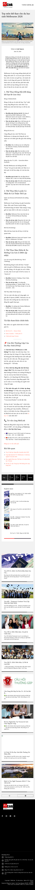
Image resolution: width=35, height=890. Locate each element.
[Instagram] (6, 816)
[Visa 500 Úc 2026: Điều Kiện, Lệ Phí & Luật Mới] (17, 652)
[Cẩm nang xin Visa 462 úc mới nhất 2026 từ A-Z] (6, 510)
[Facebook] (17, 545)
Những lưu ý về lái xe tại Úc (11, 866)
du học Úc (23, 477)
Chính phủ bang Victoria (12, 336)
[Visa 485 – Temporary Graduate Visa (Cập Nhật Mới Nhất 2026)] (6, 517)
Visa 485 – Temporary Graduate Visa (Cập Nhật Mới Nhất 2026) (16, 602)
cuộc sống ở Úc (17, 477)
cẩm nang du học (11, 477)
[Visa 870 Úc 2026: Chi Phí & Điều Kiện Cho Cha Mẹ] (6, 502)
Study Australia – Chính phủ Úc (14, 333)
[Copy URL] (17, 549)
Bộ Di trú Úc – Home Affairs (13, 331)
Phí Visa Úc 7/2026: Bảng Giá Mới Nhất (19, 533)
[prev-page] (10, 795)
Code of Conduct (29, 884)
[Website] (14, 816)
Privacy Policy (31, 881)
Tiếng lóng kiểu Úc (9, 857)
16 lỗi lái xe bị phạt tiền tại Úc (12, 863)
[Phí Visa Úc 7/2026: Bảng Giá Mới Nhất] (6, 533)
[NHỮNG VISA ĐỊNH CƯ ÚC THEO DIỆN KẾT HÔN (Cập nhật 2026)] (6, 494)
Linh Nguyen (20, 49)
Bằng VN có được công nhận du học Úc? (14, 870)
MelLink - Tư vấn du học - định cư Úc (20, 880)
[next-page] (25, 795)
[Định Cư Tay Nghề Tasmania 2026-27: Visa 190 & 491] (17, 771)
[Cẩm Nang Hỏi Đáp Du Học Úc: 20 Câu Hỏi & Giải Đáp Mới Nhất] (17, 681)
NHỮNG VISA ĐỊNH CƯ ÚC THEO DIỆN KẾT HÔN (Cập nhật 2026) (20, 494)
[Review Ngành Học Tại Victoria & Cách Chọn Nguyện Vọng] (17, 712)
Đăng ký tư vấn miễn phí (11, 443)
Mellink (30, 477)
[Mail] (10, 816)
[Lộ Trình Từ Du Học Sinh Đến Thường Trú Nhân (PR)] (17, 742)
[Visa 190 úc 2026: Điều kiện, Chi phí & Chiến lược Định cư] (6, 525)
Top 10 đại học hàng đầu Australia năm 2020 (17, 452)
